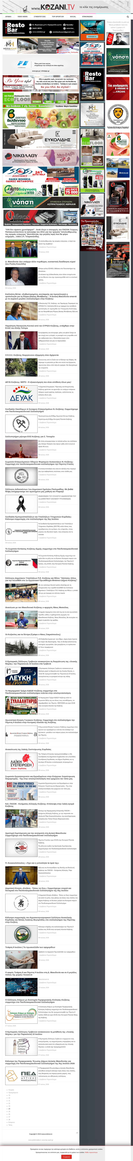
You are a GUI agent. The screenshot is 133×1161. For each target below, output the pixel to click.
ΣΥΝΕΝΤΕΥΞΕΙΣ (40, 16)
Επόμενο (11, 1122)
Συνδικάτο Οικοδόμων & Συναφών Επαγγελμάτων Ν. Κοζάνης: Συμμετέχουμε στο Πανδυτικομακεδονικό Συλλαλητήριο (41, 410)
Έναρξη (11, 1090)
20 (9, 1098)
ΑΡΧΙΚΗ (8, 16)
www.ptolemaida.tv (34, 1140)
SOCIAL (73, 16)
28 (9, 1119)
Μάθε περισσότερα (91, 1152)
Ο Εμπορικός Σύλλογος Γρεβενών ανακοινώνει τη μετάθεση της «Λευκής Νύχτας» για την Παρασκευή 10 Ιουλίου (39, 1033)
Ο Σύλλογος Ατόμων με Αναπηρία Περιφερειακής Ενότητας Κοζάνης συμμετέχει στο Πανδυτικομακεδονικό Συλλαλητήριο (37, 1001)
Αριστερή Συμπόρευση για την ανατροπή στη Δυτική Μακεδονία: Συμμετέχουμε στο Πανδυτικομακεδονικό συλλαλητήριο (35, 834)
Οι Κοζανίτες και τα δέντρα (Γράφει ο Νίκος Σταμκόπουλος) (32, 634)
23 (9, 1106)
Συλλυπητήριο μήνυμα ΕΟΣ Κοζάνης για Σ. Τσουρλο (30, 436)
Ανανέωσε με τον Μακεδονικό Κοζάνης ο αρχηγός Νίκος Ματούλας (36, 607)
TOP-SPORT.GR (58, 16)
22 (9, 1103)
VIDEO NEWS (23, 16)
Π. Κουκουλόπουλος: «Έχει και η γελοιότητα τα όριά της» (32, 863)
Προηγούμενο (13, 1092)
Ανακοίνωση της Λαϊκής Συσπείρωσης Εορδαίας (28, 749)
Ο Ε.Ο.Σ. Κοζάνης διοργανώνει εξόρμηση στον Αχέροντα (32, 355)
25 (9, 1111)
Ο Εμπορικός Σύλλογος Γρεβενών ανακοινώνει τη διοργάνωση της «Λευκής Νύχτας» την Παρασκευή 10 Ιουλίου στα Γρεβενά (41, 662)
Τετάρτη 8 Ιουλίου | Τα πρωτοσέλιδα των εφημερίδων (30, 947)
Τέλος (10, 1125)
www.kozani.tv (43, 979)
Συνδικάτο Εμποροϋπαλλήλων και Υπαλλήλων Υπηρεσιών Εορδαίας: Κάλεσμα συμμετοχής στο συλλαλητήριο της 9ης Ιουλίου (38, 518)
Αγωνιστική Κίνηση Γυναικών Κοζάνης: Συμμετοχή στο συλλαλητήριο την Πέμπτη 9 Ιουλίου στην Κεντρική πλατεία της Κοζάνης (40, 721)
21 (9, 1101)
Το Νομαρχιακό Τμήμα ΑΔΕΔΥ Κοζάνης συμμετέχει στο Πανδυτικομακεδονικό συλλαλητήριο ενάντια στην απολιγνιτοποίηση (38, 692)
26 (9, 1114)
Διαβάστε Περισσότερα (47, 247)
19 (9, 1095)
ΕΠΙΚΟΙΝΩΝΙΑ (87, 16)
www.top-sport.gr (47, 1140)
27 (9, 1117)
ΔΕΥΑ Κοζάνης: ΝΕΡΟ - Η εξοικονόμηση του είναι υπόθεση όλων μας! (38, 382)
